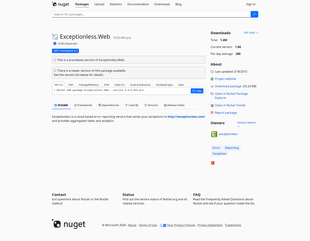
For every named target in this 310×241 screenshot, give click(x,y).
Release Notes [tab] (176, 105)
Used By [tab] (133, 105)
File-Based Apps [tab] (164, 84)
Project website (225, 79)
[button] (197, 90)
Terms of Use (148, 225)
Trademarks (233, 225)
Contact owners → (246, 124)
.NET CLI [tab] (58, 84)
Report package (226, 113)
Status (128, 194)
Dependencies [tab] (110, 105)
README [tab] (62, 105)
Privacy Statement (210, 225)
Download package (228, 86)
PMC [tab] (70, 84)
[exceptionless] (214, 134)
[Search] (254, 14)
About (132, 225)
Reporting (232, 148)
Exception (219, 154)
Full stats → (251, 32)
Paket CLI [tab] (120, 84)
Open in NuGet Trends (230, 105)
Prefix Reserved (67, 43)
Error (216, 148)
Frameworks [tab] (84, 105)
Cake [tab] (181, 84)
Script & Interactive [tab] (140, 84)
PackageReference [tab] (89, 84)
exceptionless (228, 134)
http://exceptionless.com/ (186, 117)
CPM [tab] (106, 84)
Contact (59, 194)
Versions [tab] (152, 105)
